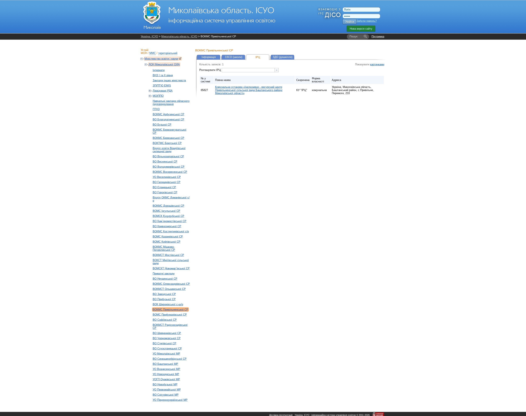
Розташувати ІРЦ (210, 69)
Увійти (349, 21)
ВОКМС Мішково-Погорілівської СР (164, 248)
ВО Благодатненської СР (168, 119)
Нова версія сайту (361, 28)
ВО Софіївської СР (165, 319)
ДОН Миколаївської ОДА (164, 64)
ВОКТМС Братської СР (167, 143)
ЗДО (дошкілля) (282, 57)
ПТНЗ (156, 109)
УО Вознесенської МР (166, 369)
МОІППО (158, 95)
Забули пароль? (366, 20)
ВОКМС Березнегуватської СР (169, 131)
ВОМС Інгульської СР (166, 210)
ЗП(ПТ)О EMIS (162, 85)
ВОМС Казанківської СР (168, 236)
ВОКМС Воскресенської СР (170, 171)
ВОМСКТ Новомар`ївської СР (171, 268)
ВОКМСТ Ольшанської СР (169, 288)
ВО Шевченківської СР (167, 333)
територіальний (167, 53)
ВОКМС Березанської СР (168, 137)
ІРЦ (257, 57)
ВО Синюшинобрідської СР (170, 358)
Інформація (209, 57)
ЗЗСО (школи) (233, 57)
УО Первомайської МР (167, 389)
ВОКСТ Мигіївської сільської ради (171, 262)
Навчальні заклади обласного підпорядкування (171, 102)
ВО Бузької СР (162, 124)
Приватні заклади (163, 273)
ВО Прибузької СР (164, 299)
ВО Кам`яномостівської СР (169, 221)
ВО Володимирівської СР (169, 166)
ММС (152, 53)
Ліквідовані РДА (163, 90)
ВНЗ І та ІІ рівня (163, 75)
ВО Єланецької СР (164, 187)
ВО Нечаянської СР (165, 278)
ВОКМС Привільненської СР (170, 309)
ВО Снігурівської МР (166, 394)
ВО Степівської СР (164, 343)
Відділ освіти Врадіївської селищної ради (169, 150)
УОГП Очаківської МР (166, 379)
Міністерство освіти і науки (161, 58)
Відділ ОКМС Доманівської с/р (171, 199)
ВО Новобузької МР (165, 384)
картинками (377, 64)
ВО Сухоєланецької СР (167, 348)
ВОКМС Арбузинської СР (168, 114)
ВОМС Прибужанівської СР (170, 314)
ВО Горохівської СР (165, 192)
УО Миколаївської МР (166, 353)
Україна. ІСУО (149, 36)
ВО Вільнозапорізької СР (168, 156)
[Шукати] (365, 36)
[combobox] (250, 70)
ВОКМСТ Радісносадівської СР (170, 326)
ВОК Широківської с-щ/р (168, 304)
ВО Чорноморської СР (167, 338)
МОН (144, 53)
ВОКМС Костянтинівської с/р (171, 231)
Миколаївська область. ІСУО (179, 36)
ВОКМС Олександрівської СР (171, 283)
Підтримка (377, 36)
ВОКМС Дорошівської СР (168, 205)
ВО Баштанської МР (165, 363)
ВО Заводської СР (164, 294)
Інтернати (159, 70)
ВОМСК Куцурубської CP (168, 216)
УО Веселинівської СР (167, 177)
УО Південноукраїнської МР (170, 399)
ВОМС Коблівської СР (166, 241)
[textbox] (248, 70)
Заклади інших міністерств (169, 80)
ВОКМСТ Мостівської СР (168, 255)
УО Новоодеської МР (166, 374)
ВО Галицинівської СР (166, 182)
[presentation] (276, 70)
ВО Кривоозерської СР (167, 226)
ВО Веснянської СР (165, 161)
